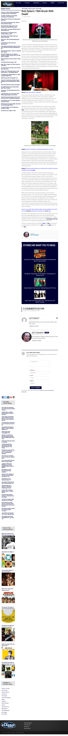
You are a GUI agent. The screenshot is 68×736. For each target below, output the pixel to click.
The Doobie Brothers (6, 697)
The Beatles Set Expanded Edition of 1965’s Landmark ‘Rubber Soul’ (10, 75)
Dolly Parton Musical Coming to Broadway (10, 84)
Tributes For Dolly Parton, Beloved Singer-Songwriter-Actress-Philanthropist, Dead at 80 (10, 81)
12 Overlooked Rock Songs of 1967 (9, 62)
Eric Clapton (4, 695)
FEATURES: (25, 8)
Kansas (3, 705)
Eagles (3, 699)
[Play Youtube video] (40, 80)
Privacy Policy (27, 728)
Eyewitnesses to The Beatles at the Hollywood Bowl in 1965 (9, 33)
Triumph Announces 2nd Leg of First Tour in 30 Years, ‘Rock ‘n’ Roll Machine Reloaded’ (10, 97)
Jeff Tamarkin (26, 16)
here (34, 170)
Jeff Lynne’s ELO (5, 706)
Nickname (32, 370)
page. (48, 211)
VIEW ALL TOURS (5, 688)
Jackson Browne (5, 692)
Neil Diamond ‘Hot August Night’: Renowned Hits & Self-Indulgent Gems (11, 104)
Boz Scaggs (4, 712)
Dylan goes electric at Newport (33, 92)
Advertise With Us (28, 723)
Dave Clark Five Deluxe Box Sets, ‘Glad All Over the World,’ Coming (10, 23)
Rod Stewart (4, 714)
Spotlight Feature (34, 8)
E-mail (31, 375)
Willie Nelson (5, 708)
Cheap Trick (4, 694)
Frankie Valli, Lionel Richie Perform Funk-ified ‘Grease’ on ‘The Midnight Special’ (10, 72)
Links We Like (27, 724)
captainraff (34, 318)
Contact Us (26, 726)
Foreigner (4, 701)
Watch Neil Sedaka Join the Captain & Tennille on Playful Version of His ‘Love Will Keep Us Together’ (10, 55)
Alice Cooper (4, 690)
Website (31, 380)
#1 (57, 318)
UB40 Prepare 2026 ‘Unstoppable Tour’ (9, 78)
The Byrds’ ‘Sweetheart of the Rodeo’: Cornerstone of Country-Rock (9, 16)
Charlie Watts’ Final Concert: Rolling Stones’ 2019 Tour (40, 288)
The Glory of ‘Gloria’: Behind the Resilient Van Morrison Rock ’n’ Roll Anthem (10, 13)
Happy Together (5, 703)
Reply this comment (34, 326)
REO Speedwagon (5, 710)
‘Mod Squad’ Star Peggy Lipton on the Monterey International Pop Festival (9, 26)
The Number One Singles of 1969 (8, 110)
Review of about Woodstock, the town (39, 149)
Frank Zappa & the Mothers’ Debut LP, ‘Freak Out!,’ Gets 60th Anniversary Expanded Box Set (10, 47)
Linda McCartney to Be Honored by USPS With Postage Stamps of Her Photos (10, 94)
